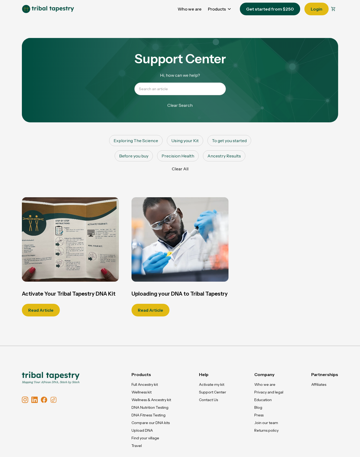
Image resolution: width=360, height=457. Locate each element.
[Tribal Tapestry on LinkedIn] (34, 400)
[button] (333, 9)
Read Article (40, 310)
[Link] (48, 9)
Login (316, 9)
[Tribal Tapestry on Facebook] (44, 400)
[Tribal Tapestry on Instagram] (25, 400)
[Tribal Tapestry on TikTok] (53, 400)
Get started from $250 (270, 9)
